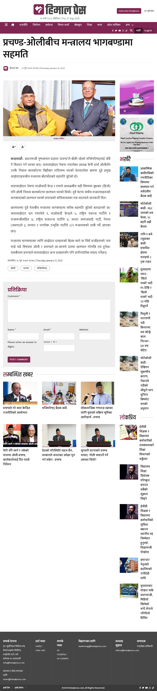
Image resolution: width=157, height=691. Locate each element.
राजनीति (23, 25)
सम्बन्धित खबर (18, 374)
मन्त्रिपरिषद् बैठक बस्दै (54, 408)
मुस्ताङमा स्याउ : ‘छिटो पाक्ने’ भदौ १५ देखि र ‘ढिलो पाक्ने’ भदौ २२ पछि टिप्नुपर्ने (146, 288)
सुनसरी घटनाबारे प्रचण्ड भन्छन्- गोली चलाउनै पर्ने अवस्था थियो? (94, 455)
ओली (13, 268)
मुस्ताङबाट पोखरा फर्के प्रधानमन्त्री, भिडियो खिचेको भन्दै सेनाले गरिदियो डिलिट (146, 602)
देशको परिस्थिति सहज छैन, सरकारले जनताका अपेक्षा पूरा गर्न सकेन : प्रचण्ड (58, 455)
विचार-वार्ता (63, 25)
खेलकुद (78, 25)
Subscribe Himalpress (129, 11)
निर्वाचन (36, 25)
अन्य (128, 25)
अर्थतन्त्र (49, 25)
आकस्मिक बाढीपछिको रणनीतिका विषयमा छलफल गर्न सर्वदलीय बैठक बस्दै (147, 182)
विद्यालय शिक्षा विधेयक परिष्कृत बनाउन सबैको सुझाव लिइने (145, 482)
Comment (14, 296)
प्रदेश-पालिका (114, 25)
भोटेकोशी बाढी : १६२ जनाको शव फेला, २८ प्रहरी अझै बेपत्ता (146, 215)
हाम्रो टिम (6, 687)
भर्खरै (138, 31)
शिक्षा (89, 25)
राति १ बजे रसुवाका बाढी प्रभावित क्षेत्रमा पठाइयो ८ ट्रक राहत (146, 248)
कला (99, 25)
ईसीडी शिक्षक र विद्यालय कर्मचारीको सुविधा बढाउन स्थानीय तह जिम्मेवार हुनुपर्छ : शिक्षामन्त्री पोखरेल (146, 529)
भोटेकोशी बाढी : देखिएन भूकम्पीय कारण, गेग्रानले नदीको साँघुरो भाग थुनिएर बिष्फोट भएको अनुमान (146, 383)
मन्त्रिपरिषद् (42, 268)
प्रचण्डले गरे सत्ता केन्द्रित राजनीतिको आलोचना (16, 410)
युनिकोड (150, 11)
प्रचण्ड (26, 268)
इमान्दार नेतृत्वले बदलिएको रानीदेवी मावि (146, 569)
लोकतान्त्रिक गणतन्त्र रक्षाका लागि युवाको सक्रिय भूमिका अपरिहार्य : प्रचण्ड (97, 412)
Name (12, 330)
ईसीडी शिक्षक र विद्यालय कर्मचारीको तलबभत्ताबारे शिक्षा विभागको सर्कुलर (146, 443)
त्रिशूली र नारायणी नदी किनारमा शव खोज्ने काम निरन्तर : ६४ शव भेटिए (145, 332)
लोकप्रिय (128, 417)
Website (83, 330)
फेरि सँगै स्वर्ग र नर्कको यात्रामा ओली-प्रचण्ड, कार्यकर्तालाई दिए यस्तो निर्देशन (16, 457)
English (148, 31)
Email (47, 330)
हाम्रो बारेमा (19, 687)
